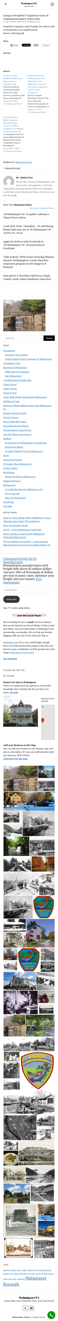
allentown (6, 1270)
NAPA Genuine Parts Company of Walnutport (28, 359)
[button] (42, 720)
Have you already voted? (15, 525)
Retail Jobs (8, 502)
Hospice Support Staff (14, 413)
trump (10, 1279)
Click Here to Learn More (22, 652)
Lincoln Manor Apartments (17, 430)
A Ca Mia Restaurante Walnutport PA (24, 489)
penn (33, 1273)
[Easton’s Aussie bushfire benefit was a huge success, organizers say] (15, 89)
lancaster (6, 1274)
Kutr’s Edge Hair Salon (14, 421)
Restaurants (9, 485)
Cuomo (19, 1270)
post (36, 1274)
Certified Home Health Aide (17, 380)
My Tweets (8, 675)
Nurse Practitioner (12, 459)
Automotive (9, 350)
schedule (44, 1274)
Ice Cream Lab (12, 493)
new (29, 1274)
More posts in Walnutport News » (42, 208)
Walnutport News (23, 162)
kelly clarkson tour (45, 1270)
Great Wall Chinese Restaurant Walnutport (25, 397)
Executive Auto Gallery (16, 354)
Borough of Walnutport (15, 367)
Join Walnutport (13, 375)
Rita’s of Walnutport (15, 497)
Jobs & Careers (10, 417)
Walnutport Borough (12, 168)
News (6, 455)
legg (11, 1274)
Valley (15, 1279)
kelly (36, 1270)
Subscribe (11, 599)
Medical (7, 438)
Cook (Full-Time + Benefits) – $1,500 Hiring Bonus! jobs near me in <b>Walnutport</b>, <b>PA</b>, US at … (28, 229)
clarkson (13, 1270)
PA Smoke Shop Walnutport (17, 463)
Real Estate (9, 472)
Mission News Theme (20, 1317)
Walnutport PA (29, 3)
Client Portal (9, 384)
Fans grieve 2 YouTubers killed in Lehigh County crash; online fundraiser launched (27, 277)
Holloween (31, 1270)
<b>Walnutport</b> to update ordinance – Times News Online (27, 215)
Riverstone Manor (14, 447)
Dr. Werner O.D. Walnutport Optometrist (26, 442)
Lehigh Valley (22, 1274)
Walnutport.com (11, 642)
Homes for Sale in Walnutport (20, 476)
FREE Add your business (17, 371)
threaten (51, 1274)
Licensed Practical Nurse (15, 425)
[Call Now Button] (51, 1315)
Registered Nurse (12, 480)
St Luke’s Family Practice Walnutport (24, 451)
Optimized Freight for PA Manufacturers (20, 560)
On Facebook (10, 659)
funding (24, 1270)
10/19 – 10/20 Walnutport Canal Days (22, 529)
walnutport (21, 1279)
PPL (40, 1274)
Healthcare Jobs (11, 401)
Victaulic (7, 506)
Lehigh (15, 1274)
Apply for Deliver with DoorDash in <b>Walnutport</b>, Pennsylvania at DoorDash (24, 245)
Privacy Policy (10, 468)
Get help (14, 692)
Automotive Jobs (11, 363)
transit (5, 1279)
